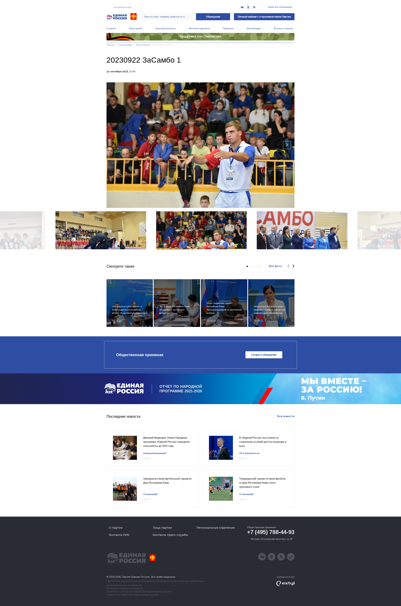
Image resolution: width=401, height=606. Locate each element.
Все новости (285, 416)
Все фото (275, 266)
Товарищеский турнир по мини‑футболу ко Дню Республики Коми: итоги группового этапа (262, 482)
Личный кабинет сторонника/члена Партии (264, 16)
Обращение (213, 16)
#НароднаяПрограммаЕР (155, 453)
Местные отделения (199, 28)
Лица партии (135, 28)
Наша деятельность (165, 28)
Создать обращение (263, 354)
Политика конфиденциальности (125, 588)
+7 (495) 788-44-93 (270, 532)
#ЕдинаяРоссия (252, 453)
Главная (111, 45)
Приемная (228, 28)
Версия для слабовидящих (280, 7)
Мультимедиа (254, 28)
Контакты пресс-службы (170, 535)
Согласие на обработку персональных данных (133, 594)
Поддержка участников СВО (200, 36)
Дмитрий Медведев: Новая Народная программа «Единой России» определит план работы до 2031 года (166, 441)
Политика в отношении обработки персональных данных (139, 591)
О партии (111, 28)
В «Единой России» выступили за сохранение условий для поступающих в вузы (262, 441)
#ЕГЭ (241, 453)
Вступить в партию (283, 28)
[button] (247, 266)
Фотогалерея (143, 45)
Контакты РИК (119, 535)
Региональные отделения (216, 527)
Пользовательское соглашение (124, 585)
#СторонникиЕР (150, 494)
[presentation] (114, 145)
